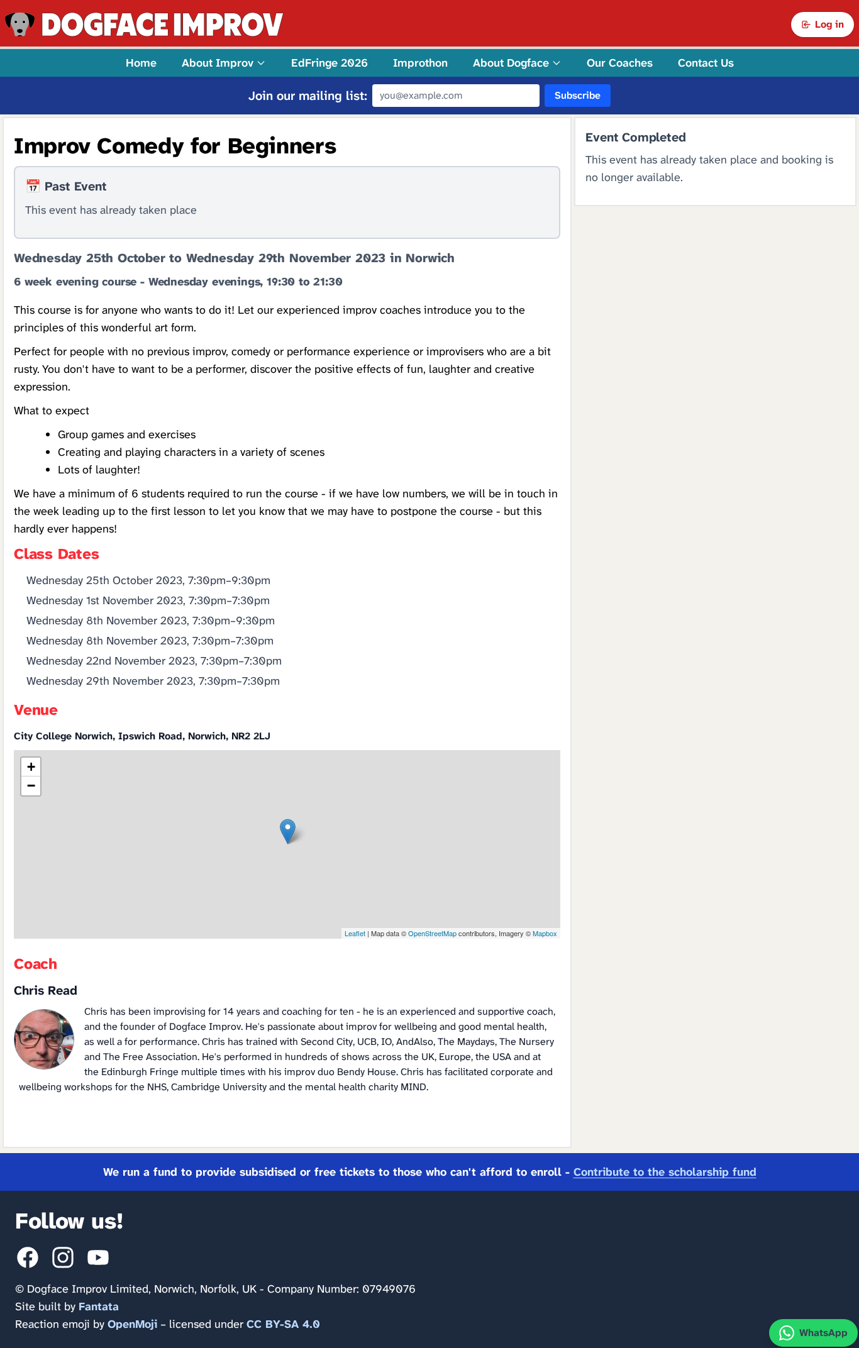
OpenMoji (132, 1324)
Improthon (420, 62)
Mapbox (545, 933)
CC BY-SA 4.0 (283, 1324)
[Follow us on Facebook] (27, 1257)
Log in (829, 24)
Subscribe (578, 95)
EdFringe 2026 (329, 62)
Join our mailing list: (307, 95)
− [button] (31, 785)
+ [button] (31, 767)
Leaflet (355, 933)
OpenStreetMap (432, 933)
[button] (224, 63)
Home (141, 62)
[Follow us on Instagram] (62, 1257)
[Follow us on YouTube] (98, 1257)
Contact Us (706, 62)
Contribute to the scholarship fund (665, 1172)
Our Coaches (620, 62)
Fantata (99, 1306)
